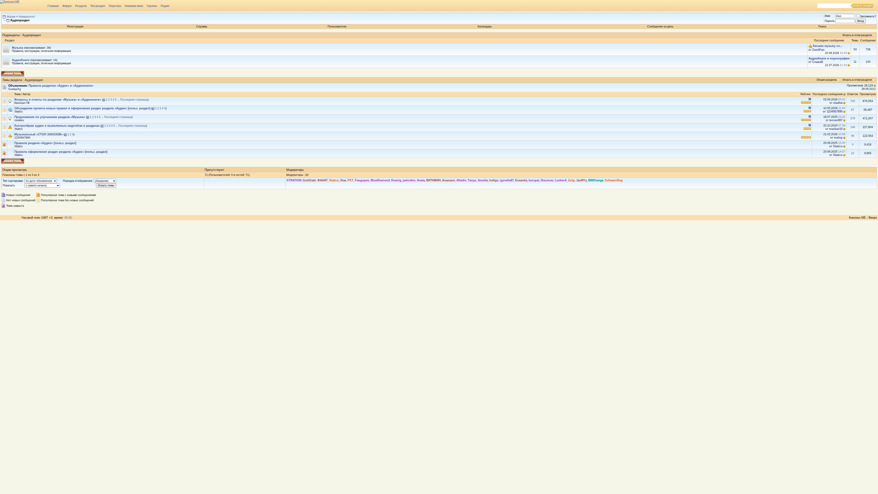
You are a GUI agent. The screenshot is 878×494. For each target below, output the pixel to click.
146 (852, 127)
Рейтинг (805, 94)
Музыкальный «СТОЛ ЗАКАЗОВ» (38, 134)
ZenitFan (818, 49)
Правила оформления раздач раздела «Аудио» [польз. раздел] (60, 151)
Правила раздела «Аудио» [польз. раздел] (45, 143)
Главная (53, 6)
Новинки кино (134, 6)
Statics (18, 111)
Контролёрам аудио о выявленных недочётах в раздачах (56, 125)
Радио (165, 6)
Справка (201, 26)
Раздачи (81, 6)
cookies (19, 120)
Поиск (822, 26)
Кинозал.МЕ (857, 217)
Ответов (852, 94)
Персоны (115, 6)
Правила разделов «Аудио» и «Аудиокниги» (61, 85)
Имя (827, 16)
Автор (26, 94)
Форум (67, 6)
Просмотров (868, 94)
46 (852, 135)
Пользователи (337, 26)
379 (852, 118)
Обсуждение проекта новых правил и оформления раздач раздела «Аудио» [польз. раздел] (82, 108)
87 (852, 109)
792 (852, 101)
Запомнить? (868, 16)
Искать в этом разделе (857, 35)
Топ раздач (97, 6)
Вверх (873, 217)
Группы (152, 6)
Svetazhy (14, 89)
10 (852, 153)
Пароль (830, 21)
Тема (17, 94)
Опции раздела (826, 79)
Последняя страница (134, 99)
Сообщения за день (660, 26)
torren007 (836, 120)
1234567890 (835, 111)
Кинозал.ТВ (21, 103)
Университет (27, 16)
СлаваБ (817, 62)
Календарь (485, 26)
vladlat (838, 103)
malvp (838, 137)
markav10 (836, 129)
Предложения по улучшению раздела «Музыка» (49, 117)
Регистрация (75, 26)
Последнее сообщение (828, 94)
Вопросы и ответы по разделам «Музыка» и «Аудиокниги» (57, 99)
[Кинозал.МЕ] (23, 5)
